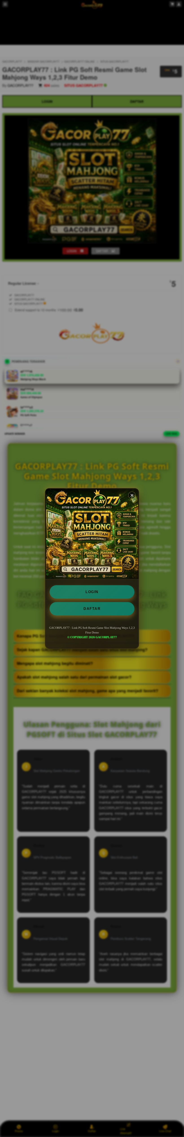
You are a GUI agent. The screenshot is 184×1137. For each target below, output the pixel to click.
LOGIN (92, 592)
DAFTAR (92, 609)
